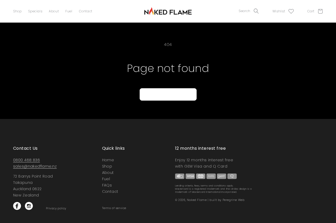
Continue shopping (168, 94)
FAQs (107, 185)
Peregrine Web (234, 200)
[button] (250, 11)
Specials (35, 11)
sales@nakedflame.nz (35, 166)
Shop (17, 11)
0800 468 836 (26, 160)
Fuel (68, 11)
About (54, 11)
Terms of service (114, 208)
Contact (85, 11)
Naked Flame (197, 200)
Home (108, 160)
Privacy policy (56, 208)
